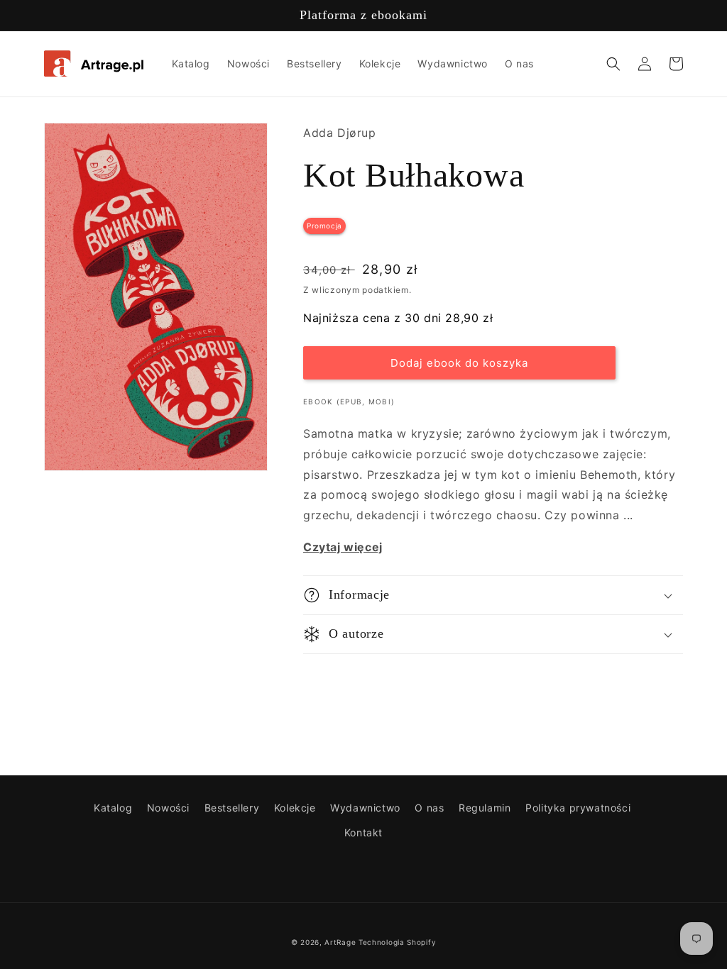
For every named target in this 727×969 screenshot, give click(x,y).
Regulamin (484, 808)
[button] (613, 63)
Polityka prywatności (577, 808)
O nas (429, 808)
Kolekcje (295, 808)
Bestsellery (232, 808)
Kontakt (363, 832)
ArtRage (340, 942)
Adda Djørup (339, 133)
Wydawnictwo (365, 808)
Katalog (113, 808)
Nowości (168, 808)
